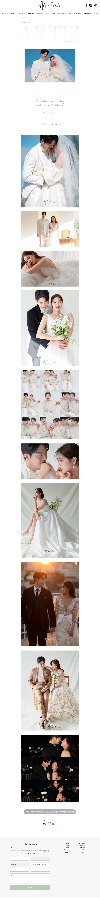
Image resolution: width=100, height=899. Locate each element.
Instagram (82, 847)
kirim (30, 888)
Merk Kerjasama (87, 13)
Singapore (67, 852)
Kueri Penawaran (61, 13)
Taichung (67, 850)
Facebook (82, 845)
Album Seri (5, 13)
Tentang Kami (77, 13)
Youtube (82, 850)
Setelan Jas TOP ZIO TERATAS (45, 13)
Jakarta (67, 845)
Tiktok (82, 852)
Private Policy (60, 895)
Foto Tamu (13, 13)
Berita (69, 13)
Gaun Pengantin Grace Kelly (26, 13)
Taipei (67, 847)
